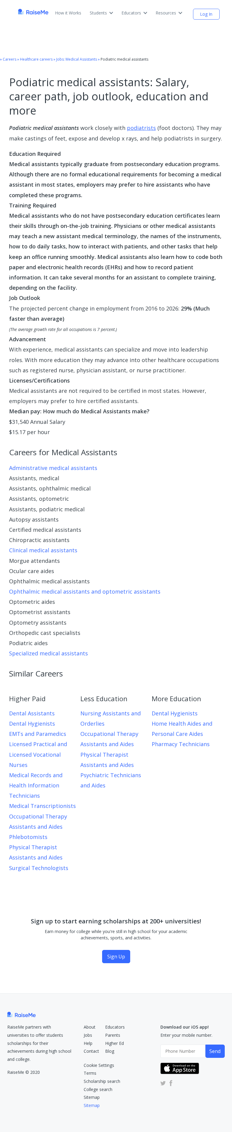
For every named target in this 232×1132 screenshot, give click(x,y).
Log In (206, 14)
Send (215, 1051)
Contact (91, 1051)
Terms (90, 1073)
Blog (109, 1051)
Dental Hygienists (32, 723)
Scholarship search (102, 1081)
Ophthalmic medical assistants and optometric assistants (84, 591)
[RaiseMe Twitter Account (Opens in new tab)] (163, 1083)
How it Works (68, 13)
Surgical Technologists (38, 868)
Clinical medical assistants (43, 550)
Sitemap (92, 1097)
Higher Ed (114, 1043)
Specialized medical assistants (48, 653)
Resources (166, 13)
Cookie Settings (99, 1065)
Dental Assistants (32, 713)
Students (98, 13)
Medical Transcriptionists (42, 805)
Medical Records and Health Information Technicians (36, 785)
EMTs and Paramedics (37, 733)
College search (98, 1089)
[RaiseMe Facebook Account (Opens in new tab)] (169, 1083)
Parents (112, 1035)
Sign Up (116, 956)
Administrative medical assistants (53, 467)
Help (88, 1043)
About (89, 1027)
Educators (131, 13)
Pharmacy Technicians (181, 744)
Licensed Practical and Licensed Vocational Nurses (38, 754)
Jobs (88, 1035)
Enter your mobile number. (186, 1035)
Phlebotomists (28, 836)
